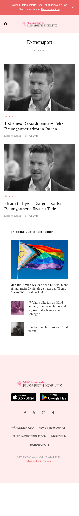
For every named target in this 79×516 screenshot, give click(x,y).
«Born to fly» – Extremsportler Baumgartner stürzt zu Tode (33, 206)
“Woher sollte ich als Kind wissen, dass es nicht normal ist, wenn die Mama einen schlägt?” (47, 308)
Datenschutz (39, 444)
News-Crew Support (53, 427)
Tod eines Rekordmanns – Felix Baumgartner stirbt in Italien (34, 125)
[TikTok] (53, 412)
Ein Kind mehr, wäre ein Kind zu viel (48, 329)
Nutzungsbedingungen (29, 436)
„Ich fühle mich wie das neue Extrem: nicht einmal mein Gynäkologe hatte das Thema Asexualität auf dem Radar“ (39, 288)
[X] (34, 412)
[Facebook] (25, 412)
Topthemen (9, 116)
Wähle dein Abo (22, 427)
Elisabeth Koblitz (12, 135)
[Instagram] (43, 412)
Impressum (58, 436)
